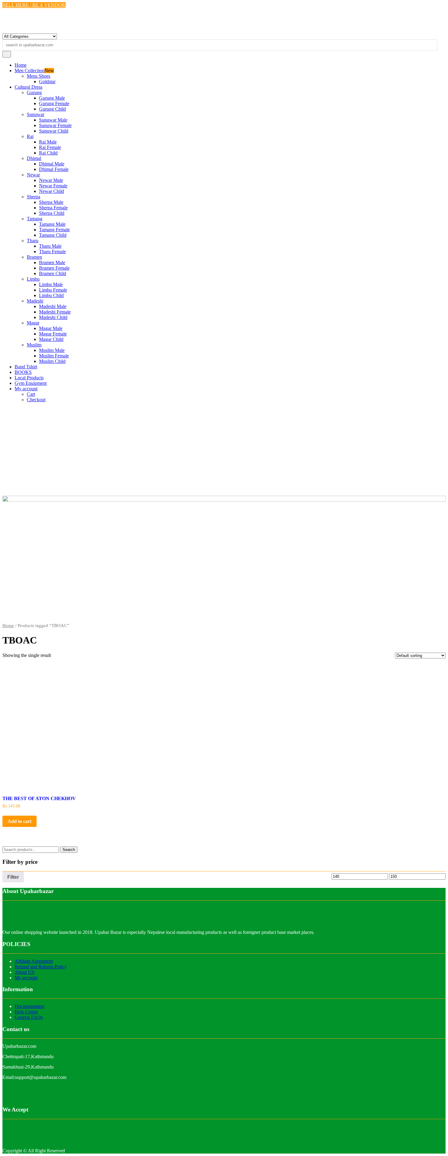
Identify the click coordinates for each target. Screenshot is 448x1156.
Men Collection (29, 70)
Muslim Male (52, 350)
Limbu (33, 279)
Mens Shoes (38, 76)
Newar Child (51, 191)
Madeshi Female (55, 311)
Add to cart (19, 821)
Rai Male (48, 141)
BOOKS (23, 372)
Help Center (26, 1011)
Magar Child (51, 339)
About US (24, 972)
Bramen (34, 257)
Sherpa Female (53, 207)
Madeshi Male (52, 306)
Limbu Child (51, 295)
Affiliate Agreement (34, 961)
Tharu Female (52, 251)
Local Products (29, 377)
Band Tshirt (26, 366)
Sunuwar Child (53, 130)
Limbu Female (53, 290)
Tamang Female (54, 229)
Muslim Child (52, 361)
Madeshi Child (53, 317)
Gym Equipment (31, 383)
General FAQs (29, 1017)
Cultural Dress (28, 87)
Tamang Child (52, 235)
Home (21, 65)
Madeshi (35, 300)
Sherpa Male (51, 202)
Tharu (32, 240)
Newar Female (53, 185)
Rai (30, 136)
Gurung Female (54, 103)
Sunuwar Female (55, 125)
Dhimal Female (54, 169)
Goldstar (47, 81)
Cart (31, 394)
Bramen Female (54, 268)
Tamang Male (52, 224)
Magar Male (50, 328)
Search (68, 849)
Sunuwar (35, 114)
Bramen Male (52, 262)
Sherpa (33, 196)
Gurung (34, 92)
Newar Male (51, 180)
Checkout (36, 399)
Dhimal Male (51, 163)
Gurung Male (52, 98)
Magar (33, 322)
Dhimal (34, 158)
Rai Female (50, 147)
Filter (13, 877)
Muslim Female (54, 355)
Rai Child (48, 152)
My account (26, 388)
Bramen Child (52, 273)
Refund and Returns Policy (41, 966)
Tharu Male (50, 246)
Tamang (34, 218)
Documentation (29, 1006)
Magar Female (53, 333)
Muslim (34, 344)
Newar (33, 174)
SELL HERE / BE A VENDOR (34, 5)
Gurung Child (52, 109)
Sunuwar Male (53, 119)
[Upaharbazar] (224, 500)
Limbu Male (51, 284)
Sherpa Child (51, 213)
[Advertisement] (224, 450)
